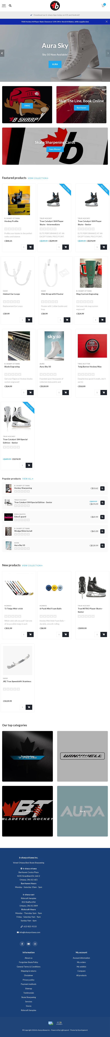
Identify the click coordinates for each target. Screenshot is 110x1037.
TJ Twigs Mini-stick (13, 608)
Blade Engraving (12, 366)
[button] (2, 53)
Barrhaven (81, 108)
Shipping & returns (28, 971)
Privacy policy (28, 980)
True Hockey (7, 732)
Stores (28, 1006)
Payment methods (28, 984)
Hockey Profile (11, 221)
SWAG (27, 106)
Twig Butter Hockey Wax (90, 366)
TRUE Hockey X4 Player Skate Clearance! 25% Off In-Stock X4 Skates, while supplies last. (55, 22)
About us (28, 958)
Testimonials (28, 993)
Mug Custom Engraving (87, 294)
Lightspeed (64, 1030)
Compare (81, 971)
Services (28, 1001)
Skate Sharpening (28, 997)
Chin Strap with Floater (52, 294)
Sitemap (28, 988)
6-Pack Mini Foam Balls (51, 608)
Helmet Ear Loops (11, 294)
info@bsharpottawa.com (29, 932)
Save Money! (55, 149)
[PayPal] (59, 1023)
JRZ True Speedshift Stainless (17, 681)
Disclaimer (28, 975)
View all (27, 479)
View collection (37, 178)
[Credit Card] (50, 1023)
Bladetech (6, 787)
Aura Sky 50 (45, 366)
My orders (81, 962)
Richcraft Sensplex (28, 1010)
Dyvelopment (83, 1030)
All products (81, 975)
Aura (59, 787)
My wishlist (81, 967)
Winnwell (61, 732)
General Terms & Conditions (28, 967)
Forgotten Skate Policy (28, 962)
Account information (81, 958)
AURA (55, 64)
